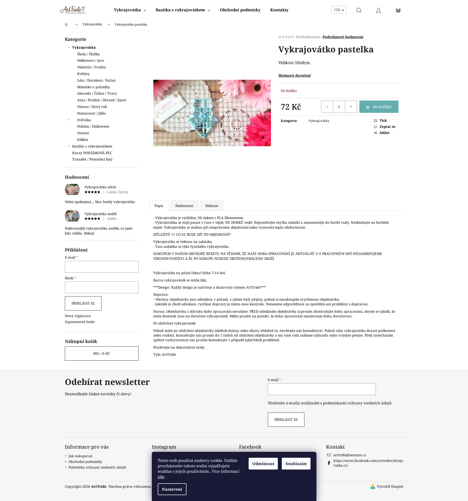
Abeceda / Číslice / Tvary (97, 93)
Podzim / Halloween (93, 126)
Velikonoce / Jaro (90, 60)
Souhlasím (296, 463)
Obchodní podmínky (85, 461)
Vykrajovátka (84, 47)
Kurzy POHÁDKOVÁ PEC (92, 152)
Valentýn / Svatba (91, 67)
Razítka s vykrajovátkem (92, 146)
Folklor (82, 139)
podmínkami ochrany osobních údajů (357, 403)
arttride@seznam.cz (349, 455)
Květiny (83, 73)
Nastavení (172, 489)
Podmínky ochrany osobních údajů (97, 467)
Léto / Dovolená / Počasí (96, 80)
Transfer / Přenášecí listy (92, 159)
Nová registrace (78, 315)
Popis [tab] (159, 205)
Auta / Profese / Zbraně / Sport (102, 100)
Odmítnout (263, 463)
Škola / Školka (88, 54)
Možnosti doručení (294, 75)
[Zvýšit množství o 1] (351, 107)
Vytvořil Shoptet (390, 486)
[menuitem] (130, 10)
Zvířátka (84, 120)
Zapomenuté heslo (80, 321)
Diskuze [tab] (211, 205)
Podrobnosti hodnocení (343, 36)
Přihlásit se (83, 303)
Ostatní (83, 133)
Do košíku (382, 106)
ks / (101, 353)
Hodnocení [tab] (184, 205)
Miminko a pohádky (93, 87)
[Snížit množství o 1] (327, 107)
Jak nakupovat (80, 456)
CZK (337, 9)
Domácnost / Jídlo (91, 113)
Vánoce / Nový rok (92, 106)
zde (161, 476)
